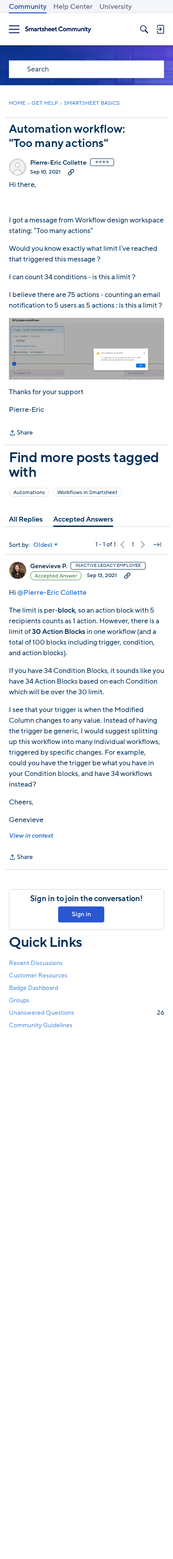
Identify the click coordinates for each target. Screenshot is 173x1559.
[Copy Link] (71, 172)
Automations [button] (29, 492)
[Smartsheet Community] (58, 29)
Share (21, 433)
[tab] (26, 519)
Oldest (43, 545)
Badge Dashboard (33, 988)
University (115, 7)
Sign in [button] (81, 914)
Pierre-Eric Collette (58, 163)
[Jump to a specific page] (157, 545)
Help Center (73, 7)
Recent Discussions (36, 963)
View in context (31, 835)
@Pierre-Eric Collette (51, 592)
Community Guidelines (40, 1025)
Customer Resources (38, 975)
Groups (19, 1000)
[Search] (144, 29)
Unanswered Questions (86, 1013)
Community (28, 7)
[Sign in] (160, 29)
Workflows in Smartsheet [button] (87, 492)
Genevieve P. (48, 566)
